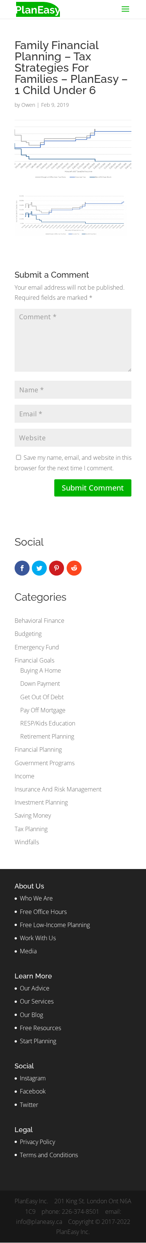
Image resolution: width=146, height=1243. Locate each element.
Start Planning (38, 1041)
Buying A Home (40, 670)
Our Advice (34, 988)
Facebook (33, 1091)
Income (24, 776)
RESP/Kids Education (47, 723)
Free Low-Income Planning (55, 925)
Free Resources (40, 1028)
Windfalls (27, 842)
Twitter (29, 1105)
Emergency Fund (37, 647)
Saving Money (33, 815)
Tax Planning (31, 829)
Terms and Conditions (49, 1155)
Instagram (33, 1078)
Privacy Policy (37, 1142)
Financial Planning (38, 749)
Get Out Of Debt (42, 697)
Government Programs (44, 763)
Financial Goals (34, 660)
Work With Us (38, 938)
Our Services (37, 1001)
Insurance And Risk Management (58, 789)
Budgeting (28, 634)
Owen (28, 104)
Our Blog (31, 1015)
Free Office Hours (43, 912)
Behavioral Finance (39, 620)
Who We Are (36, 898)
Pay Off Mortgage (43, 710)
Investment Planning (41, 802)
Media (28, 951)
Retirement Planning (47, 736)
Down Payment (40, 683)
